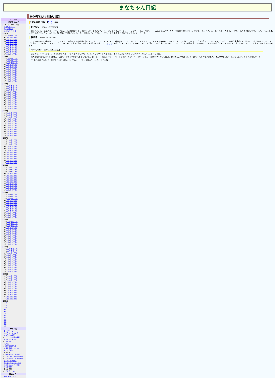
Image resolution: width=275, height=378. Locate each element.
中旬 (12, 35)
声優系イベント (9, 27)
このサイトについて (11, 333)
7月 (5, 313)
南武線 (6, 344)
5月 (5, 317)
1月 (5, 326)
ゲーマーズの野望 (10, 361)
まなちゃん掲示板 (10, 339)
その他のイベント (10, 31)
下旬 (15, 35)
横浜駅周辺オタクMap (11, 348)
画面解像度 (8, 367)
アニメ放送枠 (8, 350)
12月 (5, 303)
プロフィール (10, 371)
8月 (5, 311)
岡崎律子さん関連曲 (12, 354)
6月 (5, 315)
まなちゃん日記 (9, 335)
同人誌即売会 (8, 29)
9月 (5, 309)
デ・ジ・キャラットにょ (12, 363)
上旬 (8, 35)
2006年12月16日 (39, 22)
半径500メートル (10, 376)
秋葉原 (34, 37)
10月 (5, 307)
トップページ (8, 331)
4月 (5, 320)
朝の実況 (35, 27)
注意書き (8, 341)
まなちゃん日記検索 (12, 337)
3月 (5, 322)
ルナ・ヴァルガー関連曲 (14, 358)
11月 (5, 305)
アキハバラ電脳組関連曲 (14, 356)
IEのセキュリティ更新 (12, 365)
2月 (5, 324)
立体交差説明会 (10, 346)
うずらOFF (36, 50)
